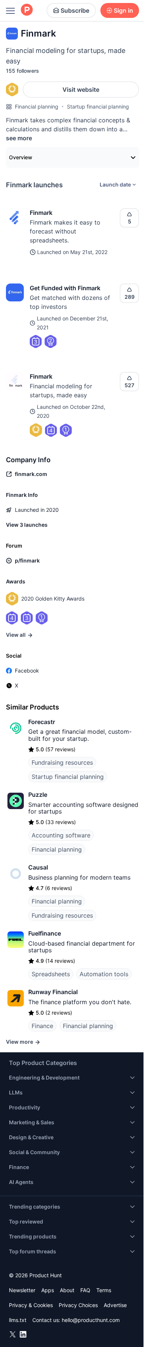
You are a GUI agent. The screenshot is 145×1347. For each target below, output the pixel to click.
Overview (20, 157)
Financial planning (36, 106)
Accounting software (61, 835)
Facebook (27, 670)
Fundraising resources (62, 762)
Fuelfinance (44, 933)
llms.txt (17, 1320)
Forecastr (41, 722)
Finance (42, 1026)
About (67, 1290)
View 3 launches (27, 524)
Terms (103, 1290)
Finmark (41, 212)
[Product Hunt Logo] (27, 10)
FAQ (85, 1290)
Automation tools (104, 974)
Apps (47, 1290)
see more (19, 138)
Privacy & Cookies (31, 1305)
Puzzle (37, 794)
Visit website (80, 89)
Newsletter (22, 1290)
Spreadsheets (51, 974)
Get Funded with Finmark (65, 288)
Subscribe (75, 10)
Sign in (123, 10)
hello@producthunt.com (91, 1320)
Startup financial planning (98, 106)
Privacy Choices (78, 1305)
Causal (38, 867)
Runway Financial (53, 992)
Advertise (115, 1305)
